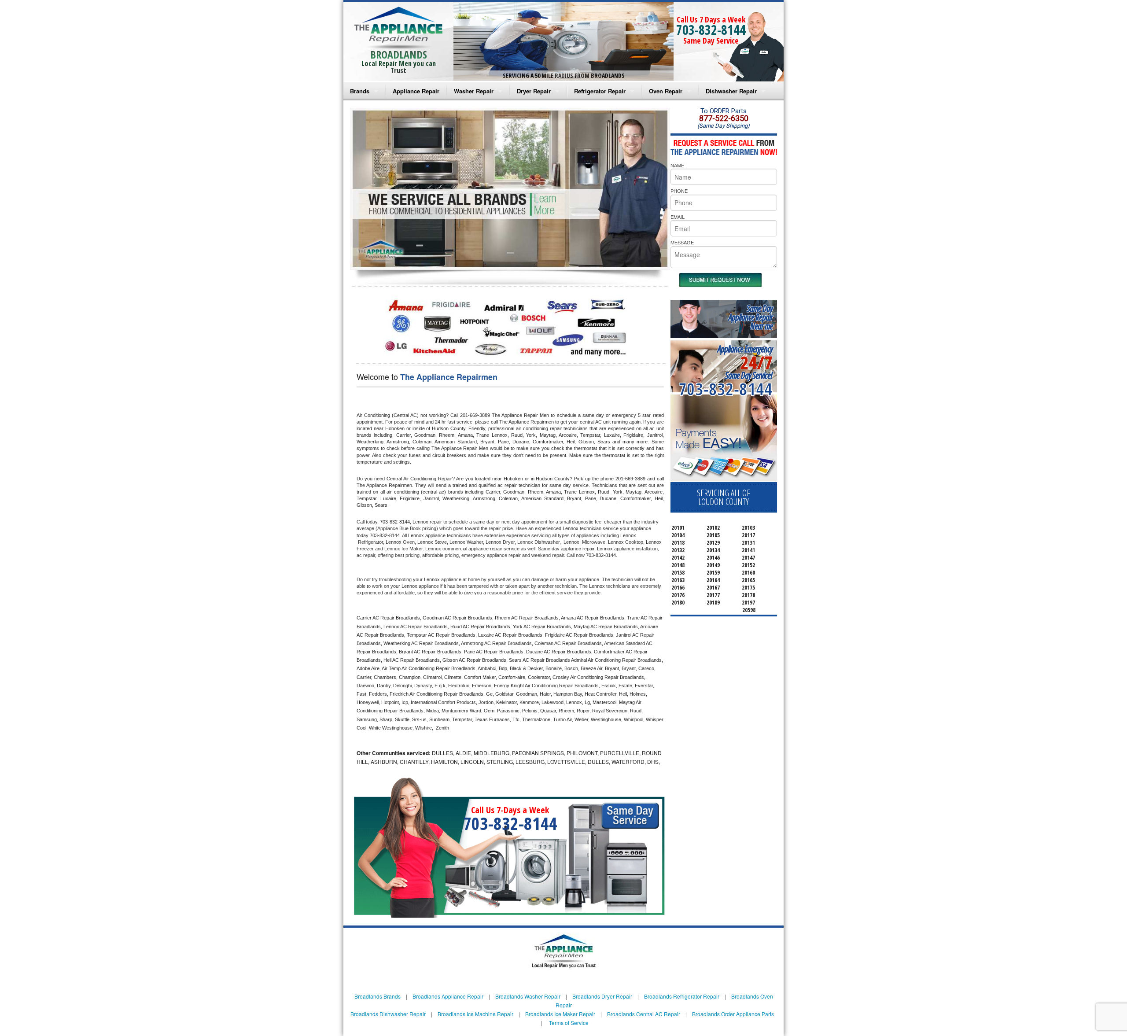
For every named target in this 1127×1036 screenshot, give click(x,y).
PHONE (679, 190)
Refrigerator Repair (600, 91)
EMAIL (677, 216)
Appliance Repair (416, 91)
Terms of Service (569, 1022)
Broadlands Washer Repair (527, 996)
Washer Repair (474, 91)
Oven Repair (665, 91)
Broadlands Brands (377, 996)
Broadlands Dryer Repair (602, 996)
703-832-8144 (711, 30)
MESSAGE (682, 242)
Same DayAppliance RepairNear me (751, 317)
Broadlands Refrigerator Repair (681, 996)
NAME (677, 165)
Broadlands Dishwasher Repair (388, 1014)
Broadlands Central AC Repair (643, 1014)
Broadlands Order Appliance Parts (733, 1014)
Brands (359, 91)
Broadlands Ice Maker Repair (560, 1014)
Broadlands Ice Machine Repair (475, 1014)
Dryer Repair (534, 91)
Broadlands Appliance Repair (447, 996)
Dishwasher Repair (731, 91)
